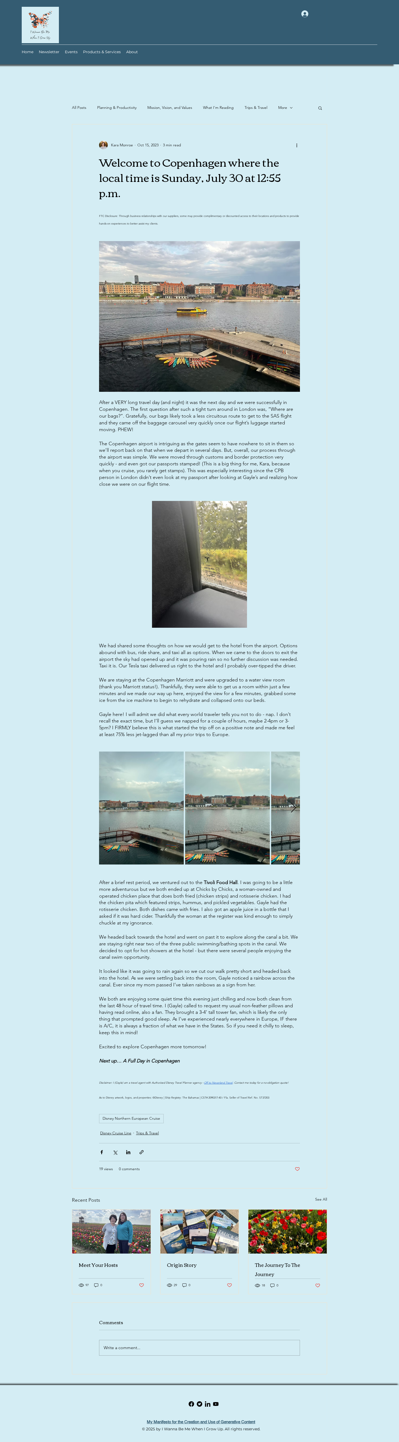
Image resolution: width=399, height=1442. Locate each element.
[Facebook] (199, 1404)
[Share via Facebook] (101, 1152)
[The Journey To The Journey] (287, 1232)
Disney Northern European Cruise (131, 1118)
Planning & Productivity (117, 107)
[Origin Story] (199, 1232)
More (282, 107)
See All (321, 1199)
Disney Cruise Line (115, 1133)
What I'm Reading (218, 107)
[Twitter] (207, 1404)
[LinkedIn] (215, 1404)
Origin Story (182, 1264)
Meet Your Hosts (98, 1264)
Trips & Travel (256, 107)
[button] (320, 108)
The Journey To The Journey (277, 1269)
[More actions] (296, 145)
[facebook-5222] (191, 1404)
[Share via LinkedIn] (128, 1152)
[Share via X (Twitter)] (115, 1152)
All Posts (79, 107)
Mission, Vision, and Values (169, 107)
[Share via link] (141, 1152)
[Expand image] (141, 808)
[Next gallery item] (293, 808)
